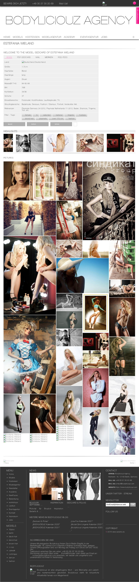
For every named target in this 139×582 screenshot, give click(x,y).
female (28, 115)
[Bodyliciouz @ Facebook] (108, 3)
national (58, 115)
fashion (71, 118)
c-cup (11, 547)
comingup (13, 554)
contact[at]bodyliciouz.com (44, 555)
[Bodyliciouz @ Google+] (115, 516)
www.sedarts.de (118, 532)
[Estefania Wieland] (23, 143)
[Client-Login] (134, 3)
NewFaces (13, 495)
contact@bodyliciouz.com (124, 484)
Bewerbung (13, 499)
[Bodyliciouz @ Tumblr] (119, 516)
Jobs (104, 37)
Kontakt (12, 513)
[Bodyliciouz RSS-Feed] (129, 3)
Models (18, 37)
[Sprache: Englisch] (105, 5)
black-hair (13, 536)
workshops (13, 502)
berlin (11, 533)
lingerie (70, 115)
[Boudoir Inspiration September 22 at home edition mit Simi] (46, 499)
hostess (82, 115)
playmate (43, 118)
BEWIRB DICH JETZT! (15, 3)
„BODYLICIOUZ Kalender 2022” (46, 524)
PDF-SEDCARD (24, 57)
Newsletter (13, 488)
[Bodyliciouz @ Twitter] (113, 3)
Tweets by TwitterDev (115, 497)
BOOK (9, 57)
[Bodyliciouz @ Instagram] (118, 3)
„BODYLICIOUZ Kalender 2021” (46, 527)
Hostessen (32, 37)
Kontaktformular (68, 553)
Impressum (13, 516)
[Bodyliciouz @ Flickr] (127, 516)
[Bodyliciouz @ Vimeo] (123, 516)
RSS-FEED (62, 57)
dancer (12, 558)
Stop (70, 154)
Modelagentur (51, 37)
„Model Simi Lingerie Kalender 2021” (87, 524)
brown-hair (13, 544)
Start (68, 154)
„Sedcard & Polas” (40, 521)
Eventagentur (89, 37)
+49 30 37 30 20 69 (123, 480)
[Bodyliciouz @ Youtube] (111, 516)
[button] (14, 124)
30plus (11, 529)
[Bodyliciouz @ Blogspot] (123, 3)
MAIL (37, 57)
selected (46, 115)
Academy (70, 37)
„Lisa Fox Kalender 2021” (82, 521)
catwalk (12, 551)
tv (37, 115)
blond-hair (29, 118)
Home (7, 37)
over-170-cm (57, 118)
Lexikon (12, 506)
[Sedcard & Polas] (84, 499)
